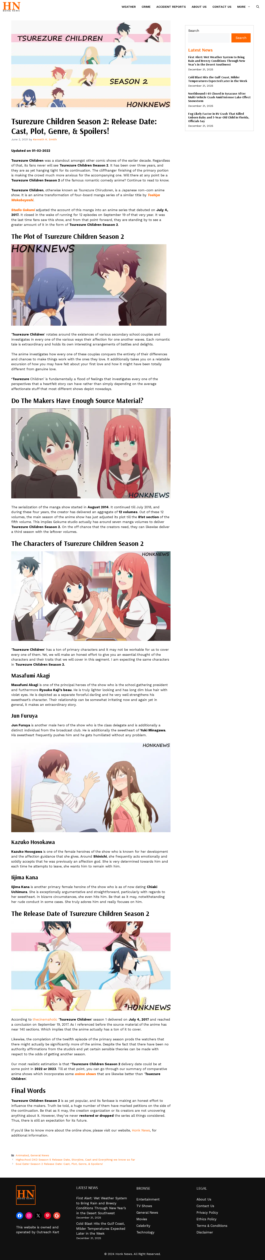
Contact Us (221, 7)
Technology (145, 1232)
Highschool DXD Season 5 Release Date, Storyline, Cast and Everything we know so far (75, 1159)
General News (39, 1155)
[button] (257, 7)
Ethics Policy (207, 1219)
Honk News (141, 1130)
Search (193, 31)
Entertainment (148, 1199)
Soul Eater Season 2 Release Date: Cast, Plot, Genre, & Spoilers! (59, 1164)
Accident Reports (171, 7)
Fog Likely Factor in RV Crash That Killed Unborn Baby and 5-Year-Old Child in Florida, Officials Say (218, 117)
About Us (199, 7)
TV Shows (144, 1206)
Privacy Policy (207, 1212)
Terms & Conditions (212, 1226)
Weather (129, 7)
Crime (146, 7)
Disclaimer (205, 1232)
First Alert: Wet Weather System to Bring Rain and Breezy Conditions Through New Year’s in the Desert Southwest (216, 60)
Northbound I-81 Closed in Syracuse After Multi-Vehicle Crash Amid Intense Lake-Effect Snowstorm (219, 97)
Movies (141, 1219)
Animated (22, 1155)
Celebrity (143, 1226)
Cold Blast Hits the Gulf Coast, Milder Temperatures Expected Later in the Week (217, 79)
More (241, 7)
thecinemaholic (45, 1019)
